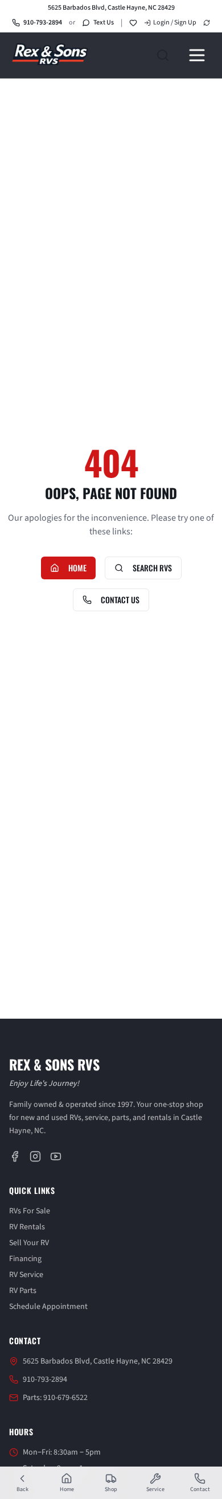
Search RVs (152, 568)
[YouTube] (55, 1157)
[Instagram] (35, 1157)
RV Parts (22, 1291)
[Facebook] (14, 1157)
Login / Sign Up (174, 22)
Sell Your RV (29, 1243)
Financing (25, 1259)
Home (77, 568)
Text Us (103, 22)
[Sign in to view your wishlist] (133, 23)
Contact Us (120, 600)
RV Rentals (27, 1227)
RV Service (26, 1275)
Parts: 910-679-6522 (55, 1398)
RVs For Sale (29, 1211)
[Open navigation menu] (197, 55)
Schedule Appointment (48, 1307)
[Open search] (162, 55)
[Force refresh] (206, 22)
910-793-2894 (42, 22)
